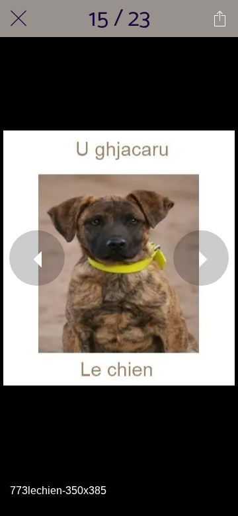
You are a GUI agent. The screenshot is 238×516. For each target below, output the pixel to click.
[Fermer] (18, 18)
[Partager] (219, 18)
